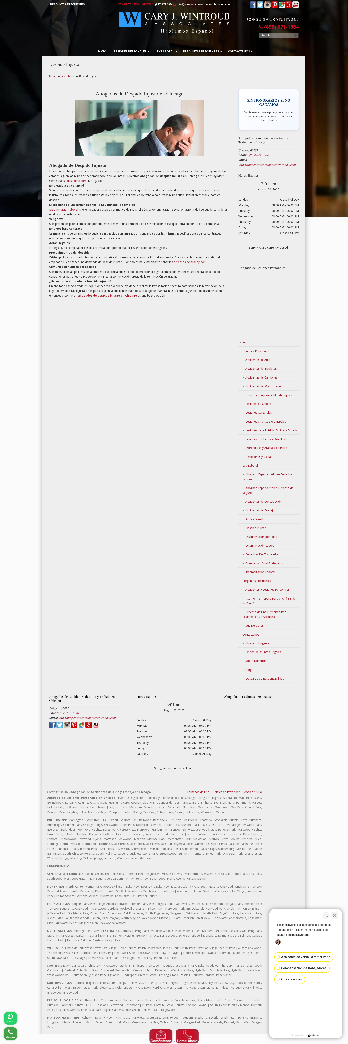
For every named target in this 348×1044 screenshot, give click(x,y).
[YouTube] (295, 6)
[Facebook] (253, 6)
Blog (248, 670)
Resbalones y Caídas (258, 457)
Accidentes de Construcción (263, 501)
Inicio (245, 342)
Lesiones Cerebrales (258, 413)
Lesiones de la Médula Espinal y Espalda (271, 430)
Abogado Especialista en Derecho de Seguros (267, 490)
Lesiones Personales (255, 351)
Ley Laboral (68, 76)
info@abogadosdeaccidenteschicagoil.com (204, 4)
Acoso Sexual (254, 519)
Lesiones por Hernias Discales (265, 439)
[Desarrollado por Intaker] (314, 1035)
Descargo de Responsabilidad (264, 678)
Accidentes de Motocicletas (263, 386)
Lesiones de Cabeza (258, 404)
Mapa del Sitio (252, 792)
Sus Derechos (254, 625)
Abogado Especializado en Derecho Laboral (267, 476)
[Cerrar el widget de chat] (334, 915)
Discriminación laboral (63, 209)
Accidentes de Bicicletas (261, 368)
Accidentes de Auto (258, 360)
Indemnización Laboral (260, 572)
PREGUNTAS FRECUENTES (67, 4)
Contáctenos (250, 634)
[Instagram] (267, 6)
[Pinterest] (274, 6)
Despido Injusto (255, 528)
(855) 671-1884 (164, 4)
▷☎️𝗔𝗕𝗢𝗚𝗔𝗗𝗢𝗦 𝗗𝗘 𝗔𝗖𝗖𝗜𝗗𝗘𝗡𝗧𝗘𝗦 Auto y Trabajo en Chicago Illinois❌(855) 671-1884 (174, 23)
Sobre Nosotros (255, 661)
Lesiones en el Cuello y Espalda (265, 421)
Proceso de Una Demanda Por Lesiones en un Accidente (264, 614)
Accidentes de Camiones (261, 377)
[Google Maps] (282, 6)
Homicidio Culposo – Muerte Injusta (268, 395)
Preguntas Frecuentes (256, 581)
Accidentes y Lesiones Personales (267, 589)
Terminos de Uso (198, 792)
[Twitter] (260, 6)
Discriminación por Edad (261, 537)
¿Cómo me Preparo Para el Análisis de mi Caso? (269, 601)
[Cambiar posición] (326, 915)
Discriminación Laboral (260, 545)
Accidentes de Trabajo (260, 510)
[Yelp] (288, 6)
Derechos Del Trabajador (262, 554)
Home (52, 76)
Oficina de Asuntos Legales (263, 652)
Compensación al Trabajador (264, 563)
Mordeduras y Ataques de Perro (266, 448)
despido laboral (77, 181)
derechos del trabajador (189, 262)
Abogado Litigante (257, 643)
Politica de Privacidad (226, 792)
